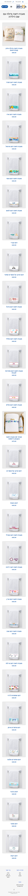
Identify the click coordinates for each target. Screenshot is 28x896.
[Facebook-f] (14, 889)
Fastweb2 (10, 892)
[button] (11, 6)
